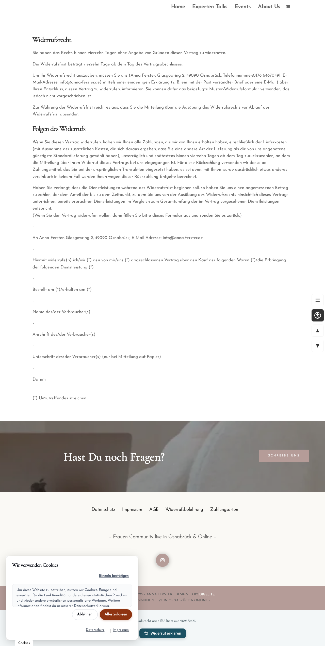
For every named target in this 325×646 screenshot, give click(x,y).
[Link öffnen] (289, 8)
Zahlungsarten (224, 510)
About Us (269, 7)
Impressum (132, 510)
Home (178, 7)
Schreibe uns (284, 455)
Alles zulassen (116, 614)
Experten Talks (210, 7)
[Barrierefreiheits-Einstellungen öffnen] (318, 315)
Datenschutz (103, 510)
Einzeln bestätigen (114, 576)
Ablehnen (84, 614)
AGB (153, 510)
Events (243, 7)
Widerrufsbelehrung (184, 510)
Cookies (24, 643)
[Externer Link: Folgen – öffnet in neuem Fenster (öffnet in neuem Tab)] (162, 560)
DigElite (207, 594)
